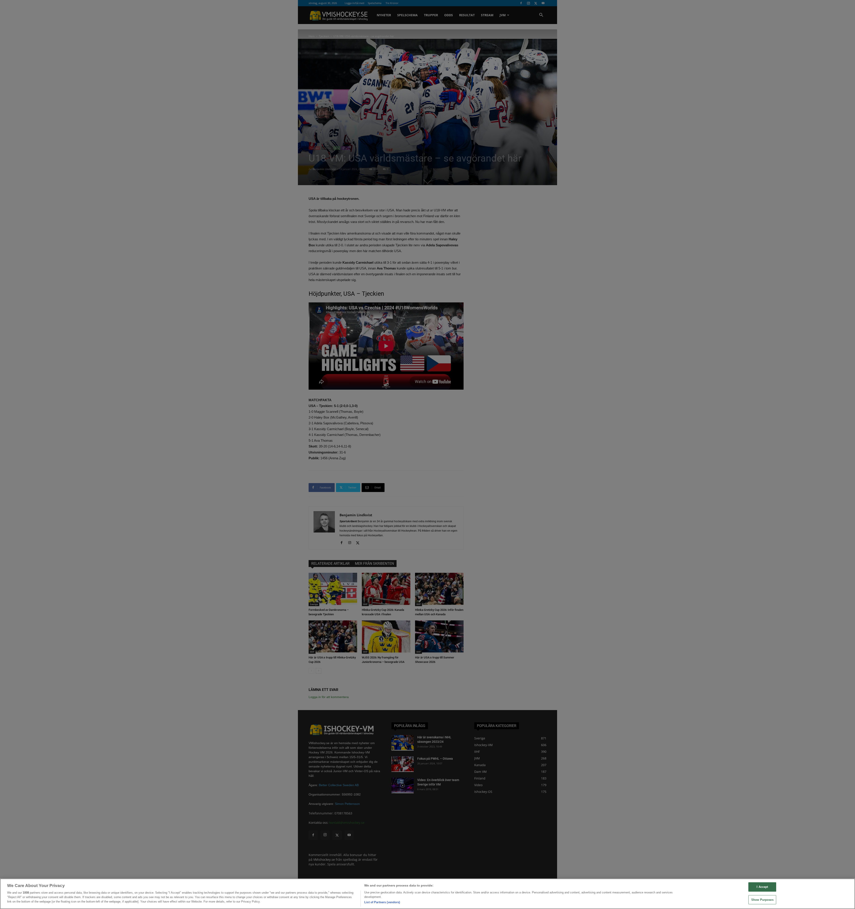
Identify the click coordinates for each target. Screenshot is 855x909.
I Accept (762, 887)
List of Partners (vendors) (382, 902)
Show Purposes (762, 899)
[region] (427, 894)
